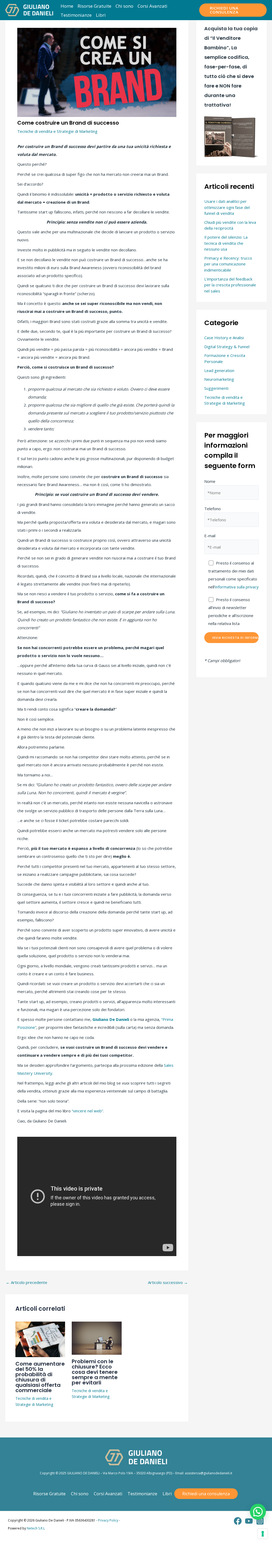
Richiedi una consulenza (206, 1494)
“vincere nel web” (87, 1110)
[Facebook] (238, 1521)
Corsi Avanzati (108, 1494)
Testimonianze (142, 1494)
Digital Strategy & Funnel (226, 346)
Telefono (212, 508)
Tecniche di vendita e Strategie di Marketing (57, 131)
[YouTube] (249, 1521)
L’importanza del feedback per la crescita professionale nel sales (230, 285)
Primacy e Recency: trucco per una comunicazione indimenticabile (228, 264)
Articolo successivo (168, 1282)
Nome (209, 481)
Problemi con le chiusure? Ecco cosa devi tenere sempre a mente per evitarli (95, 1372)
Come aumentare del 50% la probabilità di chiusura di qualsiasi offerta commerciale (40, 1377)
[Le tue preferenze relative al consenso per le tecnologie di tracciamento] (263, 1534)
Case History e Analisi (224, 337)
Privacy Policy (108, 1520)
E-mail (209, 535)
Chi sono (79, 1494)
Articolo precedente (26, 1282)
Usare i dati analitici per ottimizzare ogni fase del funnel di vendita (227, 207)
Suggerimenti (216, 388)
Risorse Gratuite (49, 1494)
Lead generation (219, 370)
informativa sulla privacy (237, 586)
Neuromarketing (219, 379)
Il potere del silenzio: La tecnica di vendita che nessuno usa (226, 243)
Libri (167, 1494)
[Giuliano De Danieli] (29, 9)
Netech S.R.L (36, 1528)
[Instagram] (260, 1521)
